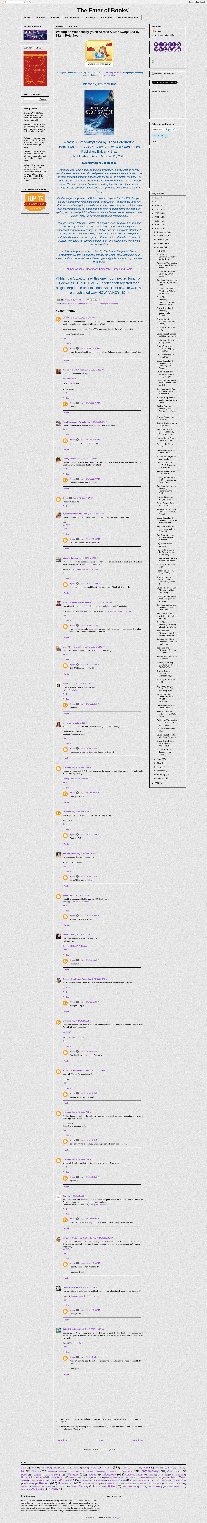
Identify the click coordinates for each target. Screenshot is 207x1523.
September (162, 243)
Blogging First (74, 1471)
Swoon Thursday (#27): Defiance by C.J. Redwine (166, 465)
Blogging (61, 1471)
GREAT (72, 384)
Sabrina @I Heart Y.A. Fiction (75, 946)
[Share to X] (93, 300)
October (161, 239)
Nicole (65, 723)
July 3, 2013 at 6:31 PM (81, 1112)
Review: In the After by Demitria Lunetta (167, 439)
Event (48, 1475)
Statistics (24, 1486)
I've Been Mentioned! (128, 17)
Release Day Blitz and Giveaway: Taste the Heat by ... (167, 641)
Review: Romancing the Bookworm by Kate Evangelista (165, 552)
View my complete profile (163, 35)
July (159, 251)
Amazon (105, 269)
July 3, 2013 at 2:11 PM (81, 684)
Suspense (48, 1486)
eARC (54, 1489)
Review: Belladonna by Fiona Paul (167, 657)
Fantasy (81, 304)
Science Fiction (92, 304)
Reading (166, 1480)
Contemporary (149, 1471)
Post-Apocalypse (99, 1480)
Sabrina (66, 935)
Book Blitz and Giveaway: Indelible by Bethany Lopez (166, 633)
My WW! (66, 525)
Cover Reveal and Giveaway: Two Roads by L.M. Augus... (165, 364)
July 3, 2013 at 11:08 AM (90, 440)
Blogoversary (88, 1471)
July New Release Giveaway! (164, 544)
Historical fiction (55, 1477)
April (159, 767)
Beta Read (180, 1468)
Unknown (67, 767)
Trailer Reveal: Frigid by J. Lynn (166, 504)
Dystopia (37, 1475)
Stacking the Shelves (150, 1483)
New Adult (171, 1477)
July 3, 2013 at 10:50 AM (86, 459)
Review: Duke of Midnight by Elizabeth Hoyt (164, 673)
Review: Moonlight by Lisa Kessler (166, 457)
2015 (157, 221)
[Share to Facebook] (96, 300)
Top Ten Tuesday (155, 1486)
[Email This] (88, 300)
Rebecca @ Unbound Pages (75, 979)
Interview (97, 1477)
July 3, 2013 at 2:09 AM (85, 318)
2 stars (33, 1468)
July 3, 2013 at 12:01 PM (102, 602)
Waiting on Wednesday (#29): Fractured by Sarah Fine (167, 479)
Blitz (23, 1471)
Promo (122, 1480)
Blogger (117, 1517)
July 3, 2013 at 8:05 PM (89, 1177)
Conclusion (127, 1471)
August (160, 247)
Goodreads (92, 269)
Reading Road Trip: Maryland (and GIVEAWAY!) (165, 664)
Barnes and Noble (122, 269)
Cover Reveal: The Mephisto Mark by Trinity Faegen (166, 374)
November (162, 236)
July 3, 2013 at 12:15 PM (90, 625)
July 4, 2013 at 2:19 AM (88, 1287)
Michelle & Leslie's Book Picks (85, 569)
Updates (178, 1486)
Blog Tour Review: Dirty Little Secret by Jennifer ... (167, 615)
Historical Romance (31, 1477)
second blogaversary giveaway (119, 611)
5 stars (124, 1468)
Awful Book (159, 1468)
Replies (68, 343)
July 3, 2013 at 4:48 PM (80, 935)
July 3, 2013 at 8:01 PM (89, 1140)
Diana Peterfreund (69, 304)
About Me (40, 17)
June (159, 759)
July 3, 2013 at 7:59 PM (89, 1002)
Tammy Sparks (69, 459)
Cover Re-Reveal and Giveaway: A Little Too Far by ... (166, 590)
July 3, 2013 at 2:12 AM (94, 370)
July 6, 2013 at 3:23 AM (94, 1329)
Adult (145, 1467)
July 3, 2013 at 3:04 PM (81, 812)
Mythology (157, 1477)
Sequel (129, 1483)
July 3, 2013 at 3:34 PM (86, 854)
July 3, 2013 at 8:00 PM (89, 1051)
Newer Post (62, 1440)
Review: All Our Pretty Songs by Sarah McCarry (166, 273)
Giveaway (109, 1474)
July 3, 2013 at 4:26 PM (89, 916)
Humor (80, 1477)
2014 (157, 224)
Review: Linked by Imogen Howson (165, 498)
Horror (71, 1477)
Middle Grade (118, 1477)
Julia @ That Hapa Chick (73, 1329)
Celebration (100, 1471)
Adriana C (67, 684)
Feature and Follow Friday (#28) (165, 451)
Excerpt (57, 1475)
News (33, 1480)
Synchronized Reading (73, 514)
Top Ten (139, 1486)
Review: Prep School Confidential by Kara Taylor (167, 399)
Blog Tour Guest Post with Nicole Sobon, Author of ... (166, 528)
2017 (157, 213)
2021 (157, 198)
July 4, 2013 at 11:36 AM (90, 1263)
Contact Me (106, 17)
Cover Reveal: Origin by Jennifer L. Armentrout (166, 743)
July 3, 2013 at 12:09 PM (90, 583)
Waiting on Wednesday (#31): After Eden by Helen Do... (167, 265)
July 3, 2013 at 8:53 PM (76, 1196)
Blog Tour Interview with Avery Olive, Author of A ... (165, 537)
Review (44, 1483)
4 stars (107, 1467)
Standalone (174, 1483)
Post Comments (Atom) (105, 1450)
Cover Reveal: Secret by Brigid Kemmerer (166, 335)
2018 (157, 209)
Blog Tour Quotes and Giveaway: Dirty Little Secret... (166, 607)
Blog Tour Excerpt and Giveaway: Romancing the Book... (166, 489)
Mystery (145, 1477)
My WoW (66, 988)
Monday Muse (132, 1477)
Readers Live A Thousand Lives (84, 1296)
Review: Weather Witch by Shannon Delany (166, 321)
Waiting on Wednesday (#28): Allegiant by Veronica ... (167, 598)
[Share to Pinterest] (98, 300)
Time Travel (127, 1486)
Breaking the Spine (114, 73)
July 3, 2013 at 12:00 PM (89, 558)
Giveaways (90, 17)
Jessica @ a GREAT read (73, 370)
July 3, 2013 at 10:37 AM (97, 422)
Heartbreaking (177, 1475)
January (161, 778)
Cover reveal (173, 1471)
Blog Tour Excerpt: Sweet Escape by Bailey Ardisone (165, 431)
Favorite (92, 1475)
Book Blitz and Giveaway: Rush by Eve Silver (166, 650)
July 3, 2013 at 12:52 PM (95, 647)
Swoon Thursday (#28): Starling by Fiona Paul (165, 348)
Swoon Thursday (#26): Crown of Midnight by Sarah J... (166, 580)
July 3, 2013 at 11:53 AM (90, 539)
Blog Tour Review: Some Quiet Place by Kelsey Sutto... (166, 688)
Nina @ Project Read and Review (77, 602)
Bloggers (51, 1471)
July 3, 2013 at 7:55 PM (89, 960)
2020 (157, 202)
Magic (107, 1477)
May (159, 763)
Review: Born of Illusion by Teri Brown (164, 751)
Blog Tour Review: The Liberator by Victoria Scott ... (167, 282)
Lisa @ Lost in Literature (73, 647)
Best (170, 1468)
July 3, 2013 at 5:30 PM (81, 1021)
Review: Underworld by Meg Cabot (167, 424)
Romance (64, 1483)
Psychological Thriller (140, 1480)
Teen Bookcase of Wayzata (74, 422)
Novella (53, 1480)
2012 (157, 783)
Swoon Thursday (79, 1486)
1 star (23, 1468)
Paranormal (66, 1480)
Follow (154, 142)
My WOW (73, 690)
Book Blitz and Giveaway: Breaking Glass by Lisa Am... (166, 624)
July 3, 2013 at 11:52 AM (93, 514)
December (162, 232)
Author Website (75, 269)
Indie (88, 1477)
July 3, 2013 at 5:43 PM (95, 1070)
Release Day (179, 1480)
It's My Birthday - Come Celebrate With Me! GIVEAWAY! (165, 697)
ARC (133, 1467)
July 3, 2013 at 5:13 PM (97, 979)
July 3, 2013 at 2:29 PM (81, 767)
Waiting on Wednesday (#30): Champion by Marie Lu (167, 382)
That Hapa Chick (76, 1343)
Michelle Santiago (70, 558)
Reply (65, 338)
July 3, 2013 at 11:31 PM (103, 1238)
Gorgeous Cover (133, 1475)
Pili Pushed (83, 1480)
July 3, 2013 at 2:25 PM (78, 723)
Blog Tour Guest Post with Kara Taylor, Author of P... (166, 391)
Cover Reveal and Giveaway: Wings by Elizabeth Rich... (167, 520)
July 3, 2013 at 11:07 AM (90, 348)
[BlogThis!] (90, 300)
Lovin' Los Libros (77, 1037)
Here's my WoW (69, 379)
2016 (157, 217)
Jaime (65, 895)
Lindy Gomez (68, 318)
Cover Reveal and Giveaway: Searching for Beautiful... (165, 311)
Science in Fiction (113, 1484)
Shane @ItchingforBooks (73, 1070)
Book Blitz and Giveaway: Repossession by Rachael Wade (165, 300)
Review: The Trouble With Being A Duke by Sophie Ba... (166, 290)
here (81, 611)
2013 (157, 228)
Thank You (99, 1486)
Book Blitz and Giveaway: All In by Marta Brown (166, 256)
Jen (64, 1196)
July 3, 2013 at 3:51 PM (89, 876)
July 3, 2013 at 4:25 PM (79, 895)
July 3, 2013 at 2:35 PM (89, 704)
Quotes (156, 1480)
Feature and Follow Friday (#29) (165, 341)
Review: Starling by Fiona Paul (165, 356)
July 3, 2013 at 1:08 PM (89, 665)
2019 (157, 205)
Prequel (113, 1480)
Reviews (55, 17)
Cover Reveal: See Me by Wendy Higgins (167, 559)
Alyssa (72, 348)
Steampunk (35, 1486)
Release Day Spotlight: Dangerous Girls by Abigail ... (167, 511)
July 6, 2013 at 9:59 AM (89, 1357)
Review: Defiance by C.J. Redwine (166, 472)
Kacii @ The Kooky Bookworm (75, 779)
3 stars (92, 1467)
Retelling (30, 1484)
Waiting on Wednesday (109, 304)
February (161, 774)
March (160, 771)
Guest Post (163, 1475)
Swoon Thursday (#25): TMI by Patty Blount (166, 713)
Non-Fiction (42, 1480)
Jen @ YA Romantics (99, 1205)
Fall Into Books (69, 854)
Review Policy (72, 17)
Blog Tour (36, 1471)
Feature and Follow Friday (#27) (165, 572)
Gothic (151, 1475)
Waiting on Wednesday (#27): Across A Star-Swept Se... (167, 722)
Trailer (169, 1486)
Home (27, 17)
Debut (24, 1475)
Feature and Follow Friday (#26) (165, 706)
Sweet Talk (62, 1486)
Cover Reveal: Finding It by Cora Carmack (166, 736)
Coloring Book (113, 1471)
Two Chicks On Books (80, 902)
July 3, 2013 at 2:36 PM (89, 748)
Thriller (111, 1486)
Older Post (137, 1440)
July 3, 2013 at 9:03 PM (89, 1219)
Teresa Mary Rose (70, 1287)
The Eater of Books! (103, 10)
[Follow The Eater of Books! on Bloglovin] (164, 131)
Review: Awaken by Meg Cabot (165, 418)
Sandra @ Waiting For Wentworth (77, 1238)
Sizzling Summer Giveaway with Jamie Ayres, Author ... (166, 409)
